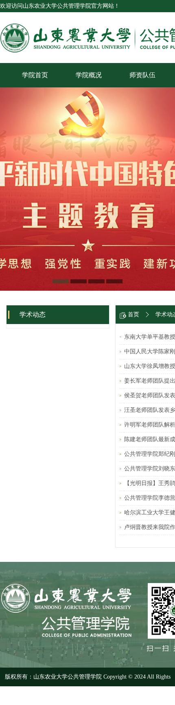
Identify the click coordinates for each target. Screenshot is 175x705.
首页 (133, 314)
